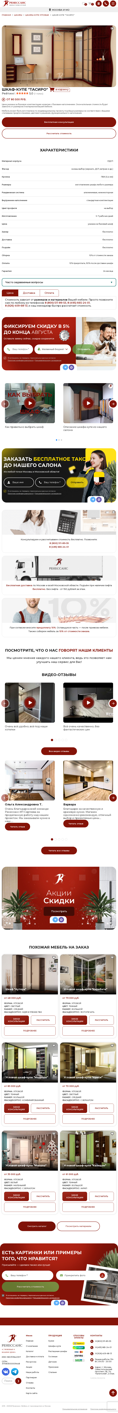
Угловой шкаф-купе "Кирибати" (85, 989)
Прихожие (53, 1367)
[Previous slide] (5, 404)
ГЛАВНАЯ (6, 15)
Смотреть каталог (37, 1226)
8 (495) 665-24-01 (78, 302)
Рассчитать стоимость (59, 133)
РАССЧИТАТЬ (43, 1020)
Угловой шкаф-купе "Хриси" (83, 1077)
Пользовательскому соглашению (48, 360)
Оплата (49, 292)
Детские (52, 1362)
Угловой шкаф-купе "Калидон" (85, 1165)
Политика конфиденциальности (103, 1409)
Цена (10, 292)
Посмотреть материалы (78, 1226)
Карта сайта (31, 1393)
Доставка (29, 292)
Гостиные (52, 1356)
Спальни (52, 1372)
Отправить (83, 349)
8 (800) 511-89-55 (55, 302)
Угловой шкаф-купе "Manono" (26, 1165)
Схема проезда (97, 1378)
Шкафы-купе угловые (37, 15)
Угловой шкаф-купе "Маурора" (27, 1077)
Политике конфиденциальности (20, 360)
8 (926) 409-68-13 (16, 305)
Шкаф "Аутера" (16, 989)
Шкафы (18, 15)
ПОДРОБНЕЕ (30, 1031)
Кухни (51, 1341)
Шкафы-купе (54, 1346)
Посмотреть (59, 911)
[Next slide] (113, 404)
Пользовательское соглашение (74, 1409)
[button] (56, 440)
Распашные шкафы (57, 1351)
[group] (30, 403)
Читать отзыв (17, 826)
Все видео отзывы (59, 751)
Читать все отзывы (59, 850)
